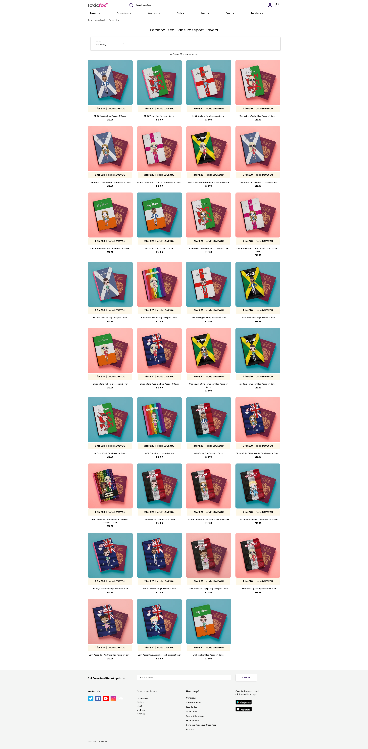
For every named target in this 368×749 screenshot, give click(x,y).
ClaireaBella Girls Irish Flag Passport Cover (110, 248)
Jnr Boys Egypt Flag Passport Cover (159, 519)
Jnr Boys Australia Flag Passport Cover (110, 588)
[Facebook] (98, 698)
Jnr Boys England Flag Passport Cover (208, 317)
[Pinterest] (121, 698)
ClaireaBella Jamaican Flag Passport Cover (208, 182)
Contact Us (191, 698)
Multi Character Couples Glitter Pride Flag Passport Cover (110, 521)
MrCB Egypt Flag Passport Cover (209, 453)
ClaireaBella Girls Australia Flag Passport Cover (258, 453)
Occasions (123, 13)
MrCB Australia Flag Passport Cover (159, 588)
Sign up (246, 677)
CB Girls (140, 702)
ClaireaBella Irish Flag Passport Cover (110, 384)
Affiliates (190, 729)
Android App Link (243, 702)
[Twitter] (90, 698)
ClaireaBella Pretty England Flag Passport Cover (159, 182)
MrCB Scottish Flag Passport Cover (110, 116)
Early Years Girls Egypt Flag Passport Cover (208, 588)
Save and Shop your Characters (201, 725)
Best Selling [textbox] (101, 44)
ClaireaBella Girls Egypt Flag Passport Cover (208, 519)
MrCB (139, 706)
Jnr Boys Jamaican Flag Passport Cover (257, 384)
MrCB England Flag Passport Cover (208, 116)
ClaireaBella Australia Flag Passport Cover (159, 384)
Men (204, 13)
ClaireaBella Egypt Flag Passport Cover (258, 588)
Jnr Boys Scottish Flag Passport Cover (110, 317)
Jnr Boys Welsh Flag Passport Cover (110, 453)
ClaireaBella (142, 698)
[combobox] (110, 43)
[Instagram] (113, 698)
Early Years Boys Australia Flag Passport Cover (159, 655)
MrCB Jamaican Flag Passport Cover (258, 317)
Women (153, 13)
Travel (94, 13)
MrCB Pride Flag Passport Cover (159, 453)
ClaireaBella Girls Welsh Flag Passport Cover (208, 248)
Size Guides (191, 707)
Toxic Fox (104, 741)
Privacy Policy (192, 720)
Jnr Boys (141, 710)
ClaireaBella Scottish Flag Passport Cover (258, 182)
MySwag (141, 713)
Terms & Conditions (195, 716)
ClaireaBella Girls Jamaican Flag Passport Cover (208, 385)
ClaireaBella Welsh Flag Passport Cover (257, 116)
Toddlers (256, 13)
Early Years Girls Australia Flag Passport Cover (110, 655)
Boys (229, 13)
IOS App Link (243, 709)
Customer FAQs (193, 702)
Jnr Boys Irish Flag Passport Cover (208, 655)
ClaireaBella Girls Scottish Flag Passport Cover (110, 182)
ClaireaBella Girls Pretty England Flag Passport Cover (257, 250)
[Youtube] (106, 698)
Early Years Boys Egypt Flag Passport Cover (258, 519)
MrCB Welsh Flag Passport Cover (159, 116)
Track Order (191, 711)
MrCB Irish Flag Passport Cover (159, 248)
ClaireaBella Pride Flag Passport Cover (159, 317)
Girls (179, 13)
